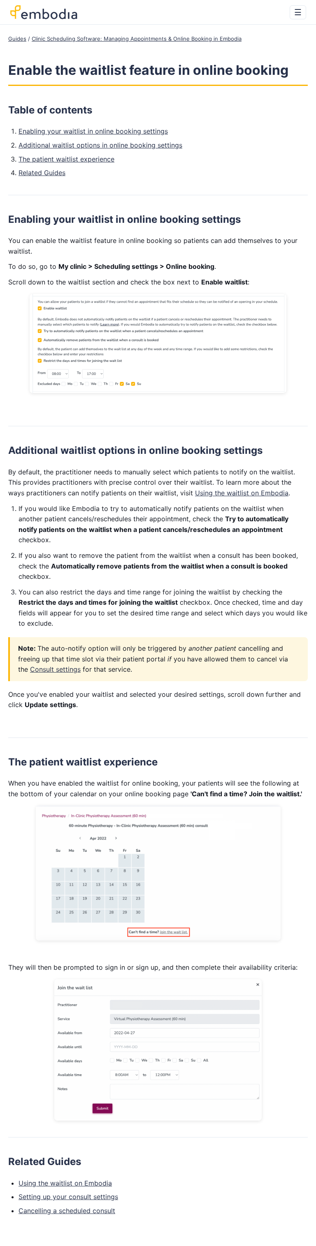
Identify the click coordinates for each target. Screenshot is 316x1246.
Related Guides (42, 173)
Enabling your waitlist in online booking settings (93, 131)
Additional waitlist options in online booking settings (100, 145)
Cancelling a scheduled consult (67, 1211)
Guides (17, 38)
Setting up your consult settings (68, 1197)
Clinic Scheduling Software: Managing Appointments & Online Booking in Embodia (137, 38)
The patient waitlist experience (66, 159)
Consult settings (55, 669)
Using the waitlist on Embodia (241, 493)
